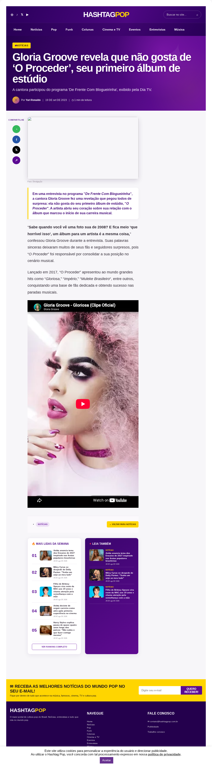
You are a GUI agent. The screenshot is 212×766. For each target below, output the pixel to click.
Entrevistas (157, 29)
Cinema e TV (111, 29)
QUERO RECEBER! (191, 690)
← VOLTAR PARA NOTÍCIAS (123, 524)
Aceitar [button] (106, 760)
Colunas (88, 29)
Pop (54, 29)
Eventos (135, 29)
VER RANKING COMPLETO (54, 647)
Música (179, 29)
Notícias (36, 29)
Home (18, 29)
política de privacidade (164, 754)
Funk (69, 29)
